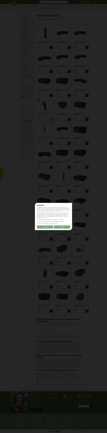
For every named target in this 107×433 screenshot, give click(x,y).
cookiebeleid (45, 217)
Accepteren (45, 227)
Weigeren (62, 227)
